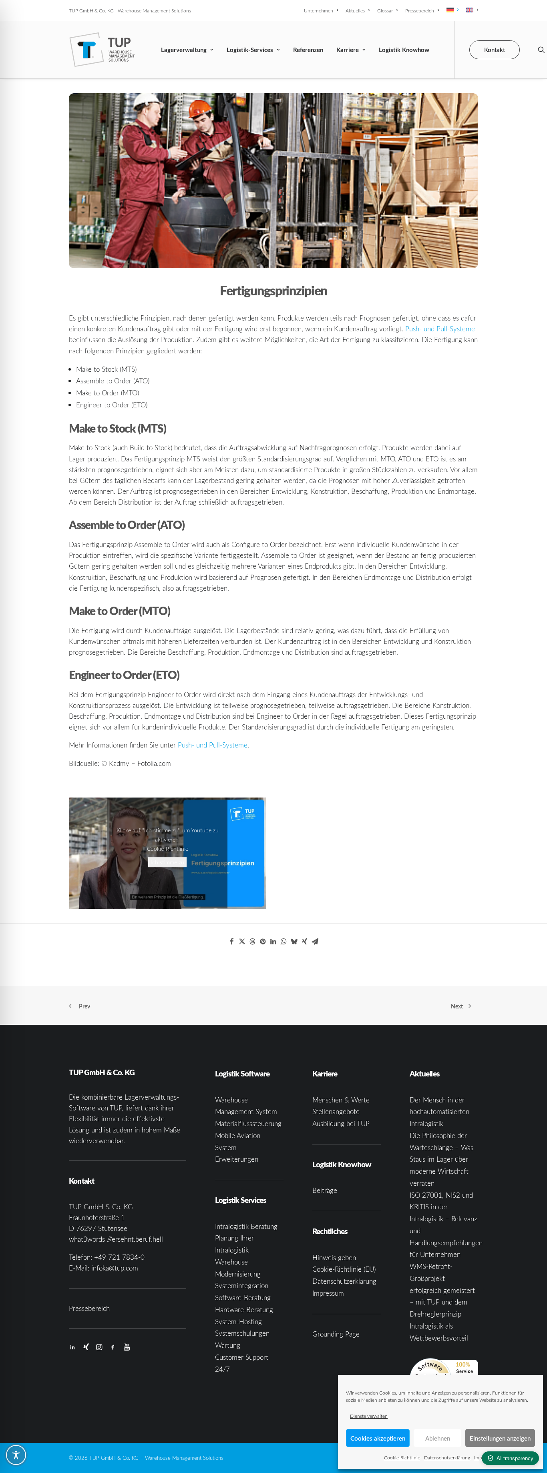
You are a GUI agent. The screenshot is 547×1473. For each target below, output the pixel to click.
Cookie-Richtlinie (402, 1457)
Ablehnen (437, 1438)
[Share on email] (315, 941)
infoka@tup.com (114, 1268)
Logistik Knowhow (404, 50)
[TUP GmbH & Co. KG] (102, 50)
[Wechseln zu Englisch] (470, 10)
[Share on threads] (252, 941)
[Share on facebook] (232, 941)
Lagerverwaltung (184, 50)
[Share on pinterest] (263, 941)
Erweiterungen (236, 1159)
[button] (541, 49)
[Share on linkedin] (273, 941)
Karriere (347, 50)
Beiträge (324, 1190)
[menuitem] (322, 10)
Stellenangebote (336, 1111)
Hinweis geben (334, 1257)
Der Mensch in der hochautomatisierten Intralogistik (439, 1111)
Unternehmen (318, 10)
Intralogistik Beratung (246, 1226)
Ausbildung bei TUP (341, 1123)
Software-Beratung (243, 1297)
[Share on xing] (305, 941)
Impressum (328, 1293)
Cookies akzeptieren (377, 1438)
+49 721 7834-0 (119, 1257)
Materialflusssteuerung (248, 1123)
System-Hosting (238, 1321)
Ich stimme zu (167, 862)
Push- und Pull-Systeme (440, 328)
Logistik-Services (250, 50)
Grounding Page (336, 1334)
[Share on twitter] (242, 941)
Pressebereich (419, 10)
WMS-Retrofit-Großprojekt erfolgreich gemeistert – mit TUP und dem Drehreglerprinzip (442, 1290)
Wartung (227, 1345)
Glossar (385, 10)
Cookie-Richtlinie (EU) (344, 1269)
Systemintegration (241, 1285)
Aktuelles (355, 10)
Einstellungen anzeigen (500, 1438)
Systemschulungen (242, 1333)
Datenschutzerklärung (447, 1457)
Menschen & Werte (341, 1099)
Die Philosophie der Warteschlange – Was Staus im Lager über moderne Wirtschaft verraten (441, 1159)
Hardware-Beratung (244, 1309)
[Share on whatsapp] (284, 941)
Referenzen (308, 50)
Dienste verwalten (369, 1416)
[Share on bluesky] (294, 941)
